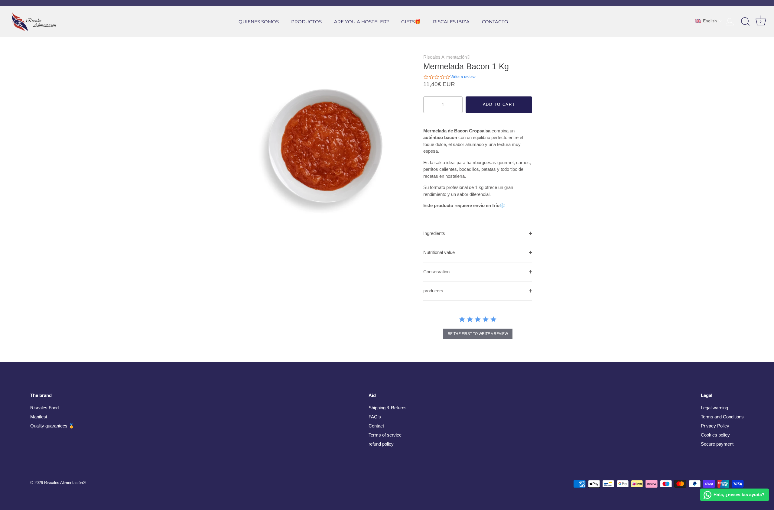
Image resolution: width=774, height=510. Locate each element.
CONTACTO (495, 21)
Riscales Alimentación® (446, 57)
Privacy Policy (715, 425)
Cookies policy (715, 434)
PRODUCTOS (306, 21)
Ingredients (434, 233)
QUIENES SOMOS (259, 21)
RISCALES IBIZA (451, 21)
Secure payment (717, 444)
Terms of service (385, 434)
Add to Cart (499, 104)
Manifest (38, 416)
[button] (709, 21)
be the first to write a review (478, 334)
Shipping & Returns (388, 407)
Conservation (436, 271)
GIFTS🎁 (411, 21)
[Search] (745, 21)
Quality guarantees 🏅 (52, 425)
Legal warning (714, 407)
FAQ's (375, 416)
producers (433, 290)
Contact (376, 425)
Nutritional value (439, 252)
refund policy (381, 444)
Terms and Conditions (722, 416)
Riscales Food (44, 407)
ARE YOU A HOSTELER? (361, 21)
